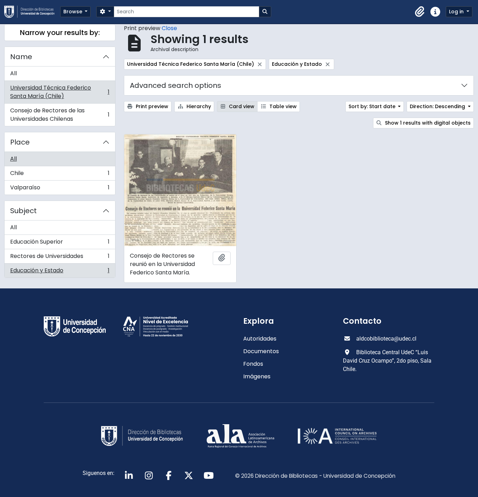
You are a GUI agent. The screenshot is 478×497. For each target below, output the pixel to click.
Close (169, 28)
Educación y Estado (60, 272)
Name (21, 57)
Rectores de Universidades (60, 258)
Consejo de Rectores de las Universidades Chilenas (60, 114)
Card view (240, 106)
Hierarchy (198, 106)
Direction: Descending (438, 106)
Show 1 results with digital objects (427, 122)
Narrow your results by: (60, 32)
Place (20, 142)
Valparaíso (60, 189)
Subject (23, 211)
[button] (420, 12)
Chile (60, 175)
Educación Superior (60, 243)
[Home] (32, 12)
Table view (282, 106)
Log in (457, 11)
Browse (73, 11)
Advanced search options (175, 85)
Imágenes (256, 376)
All (13, 73)
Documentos (261, 351)
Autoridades (259, 339)
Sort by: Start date (373, 106)
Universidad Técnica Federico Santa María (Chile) (60, 92)
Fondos (253, 364)
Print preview (151, 106)
